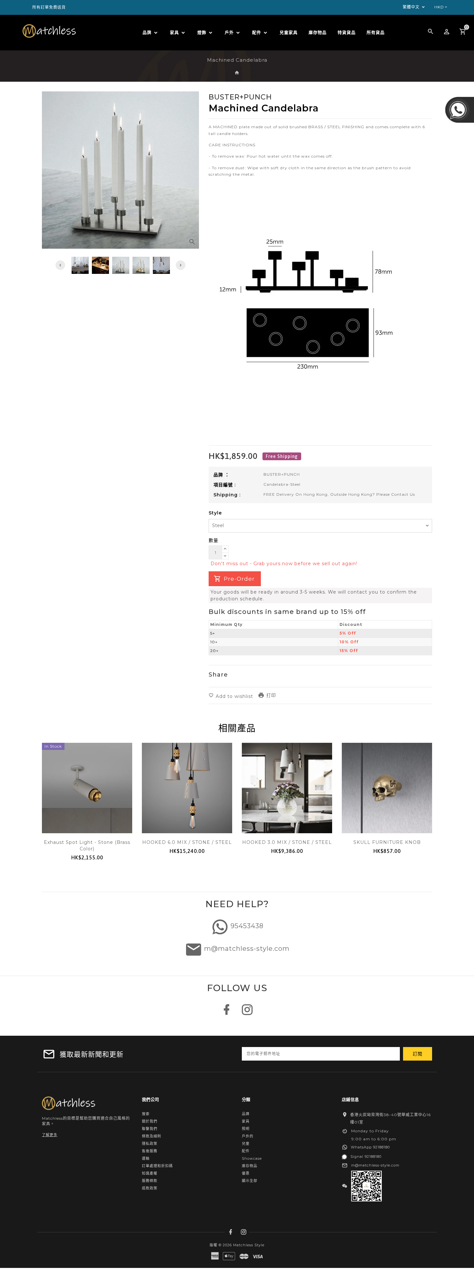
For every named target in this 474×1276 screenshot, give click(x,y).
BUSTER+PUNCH (281, 474)
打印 (271, 695)
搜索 (146, 1114)
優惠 (246, 1173)
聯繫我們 (149, 1128)
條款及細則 (151, 1136)
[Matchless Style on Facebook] (226, 1013)
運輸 (146, 1158)
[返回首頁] (237, 73)
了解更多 (49, 1135)
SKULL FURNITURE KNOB (387, 842)
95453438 (247, 926)
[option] (120, 265)
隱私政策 (149, 1143)
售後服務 (149, 1151)
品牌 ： (221, 475)
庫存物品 (249, 1166)
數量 (213, 540)
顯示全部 (249, 1180)
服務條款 (149, 1180)
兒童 (246, 1143)
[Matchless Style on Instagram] (247, 1013)
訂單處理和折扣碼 (157, 1166)
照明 (246, 1128)
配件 (246, 1151)
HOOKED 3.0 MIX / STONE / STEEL (287, 842)
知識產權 (149, 1173)
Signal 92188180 (366, 1156)
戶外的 (247, 1136)
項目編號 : (224, 485)
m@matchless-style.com (247, 948)
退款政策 (149, 1188)
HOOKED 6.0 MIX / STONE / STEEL (187, 842)
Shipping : (227, 495)
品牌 (246, 1114)
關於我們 (149, 1121)
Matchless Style (248, 1245)
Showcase (252, 1158)
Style (215, 513)
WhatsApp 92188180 (370, 1147)
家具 (246, 1121)
